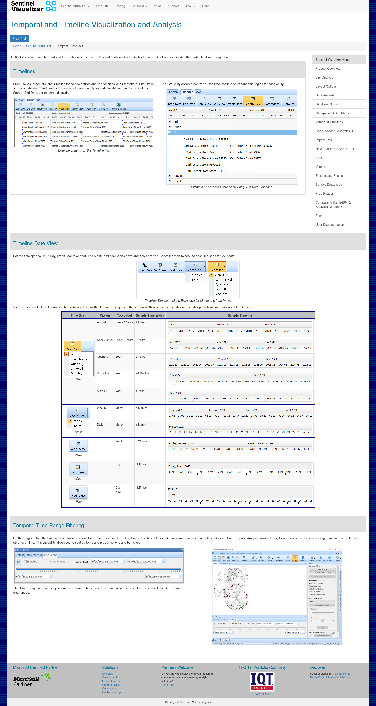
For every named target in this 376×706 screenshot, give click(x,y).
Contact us (167, 684)
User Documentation (330, 224)
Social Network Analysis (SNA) (337, 131)
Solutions (138, 6)
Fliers (319, 215)
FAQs (319, 157)
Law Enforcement (112, 681)
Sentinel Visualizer (74, 6)
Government (109, 677)
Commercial (109, 688)
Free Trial (102, 6)
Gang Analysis (110, 684)
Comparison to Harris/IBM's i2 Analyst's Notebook (330, 675)
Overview (107, 673)
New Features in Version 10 (335, 149)
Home (17, 46)
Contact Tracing (111, 692)
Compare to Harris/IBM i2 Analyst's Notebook (333, 204)
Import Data (324, 140)
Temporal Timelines (329, 122)
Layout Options (326, 86)
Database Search (328, 104)
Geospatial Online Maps (332, 113)
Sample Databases (329, 184)
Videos (320, 166)
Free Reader (324, 193)
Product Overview (328, 68)
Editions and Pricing (329, 175)
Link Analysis (325, 77)
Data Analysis (325, 95)
